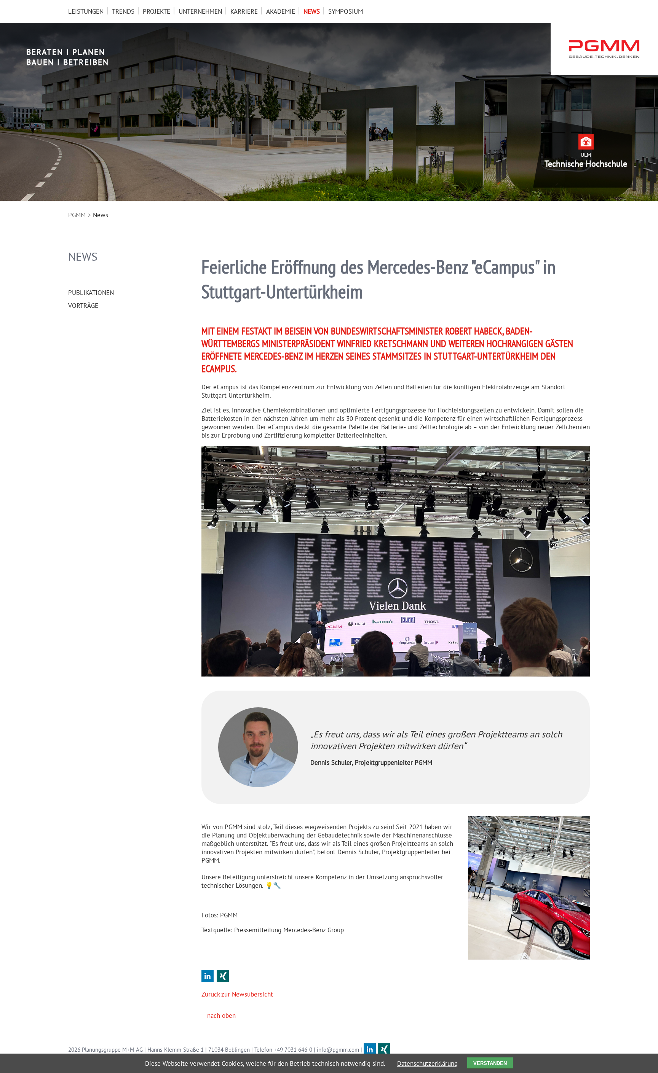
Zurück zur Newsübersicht (237, 994)
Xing (223, 976)
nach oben (221, 1015)
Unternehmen (200, 11)
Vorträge (83, 305)
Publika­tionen (91, 292)
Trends (123, 11)
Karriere (244, 11)
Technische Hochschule (586, 163)
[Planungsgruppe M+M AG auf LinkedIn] (370, 1049)
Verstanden (490, 1063)
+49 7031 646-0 (293, 1049)
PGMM (77, 215)
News (311, 11)
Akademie (280, 11)
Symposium (345, 11)
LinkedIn (207, 976)
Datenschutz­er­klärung (427, 1063)
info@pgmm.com (338, 1049)
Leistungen (86, 11)
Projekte (156, 11)
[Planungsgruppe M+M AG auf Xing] (384, 1049)
